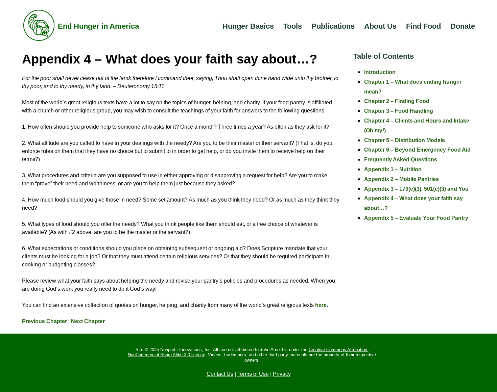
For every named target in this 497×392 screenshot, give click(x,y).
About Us (380, 26)
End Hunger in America (98, 26)
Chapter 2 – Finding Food (396, 101)
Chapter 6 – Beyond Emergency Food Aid (417, 150)
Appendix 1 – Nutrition (393, 169)
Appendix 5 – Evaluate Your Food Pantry (416, 218)
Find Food (423, 26)
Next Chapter (88, 321)
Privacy (282, 374)
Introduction (380, 72)
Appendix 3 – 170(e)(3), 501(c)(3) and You (416, 189)
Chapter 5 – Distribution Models (404, 140)
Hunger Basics (248, 26)
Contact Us (220, 374)
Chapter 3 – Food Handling (398, 111)
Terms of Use (253, 374)
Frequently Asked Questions (400, 159)
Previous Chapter (44, 321)
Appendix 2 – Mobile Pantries (401, 179)
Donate (462, 26)
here (321, 305)
